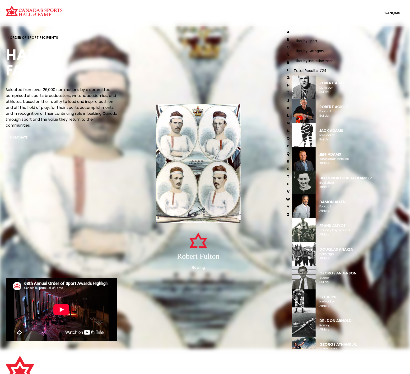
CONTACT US (116, 368)
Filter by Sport (306, 40)
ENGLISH (367, 13)
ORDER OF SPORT (106, 16)
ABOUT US (114, 362)
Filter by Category (309, 50)
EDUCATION (209, 10)
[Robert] (198, 164)
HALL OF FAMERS (213, 16)
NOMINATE (19, 137)
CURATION (101, 10)
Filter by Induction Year (314, 60)
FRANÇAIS (392, 13)
